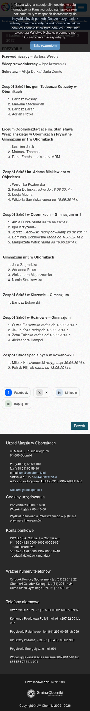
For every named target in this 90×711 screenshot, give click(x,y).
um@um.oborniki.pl (32, 472)
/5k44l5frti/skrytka (45, 477)
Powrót (79, 425)
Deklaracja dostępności (26, 489)
